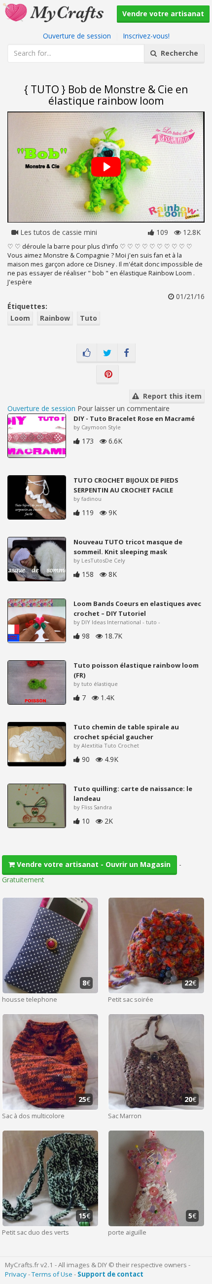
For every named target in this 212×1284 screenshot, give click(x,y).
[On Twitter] (107, 353)
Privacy (16, 1274)
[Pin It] (107, 374)
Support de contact (110, 1274)
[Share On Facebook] (126, 353)
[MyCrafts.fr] (54, 11)
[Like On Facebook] (86, 353)
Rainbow (55, 318)
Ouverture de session (77, 35)
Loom (20, 318)
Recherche (177, 53)
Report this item (170, 396)
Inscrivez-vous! (146, 35)
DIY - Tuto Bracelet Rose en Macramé (134, 418)
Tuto (88, 318)
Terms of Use (52, 1274)
